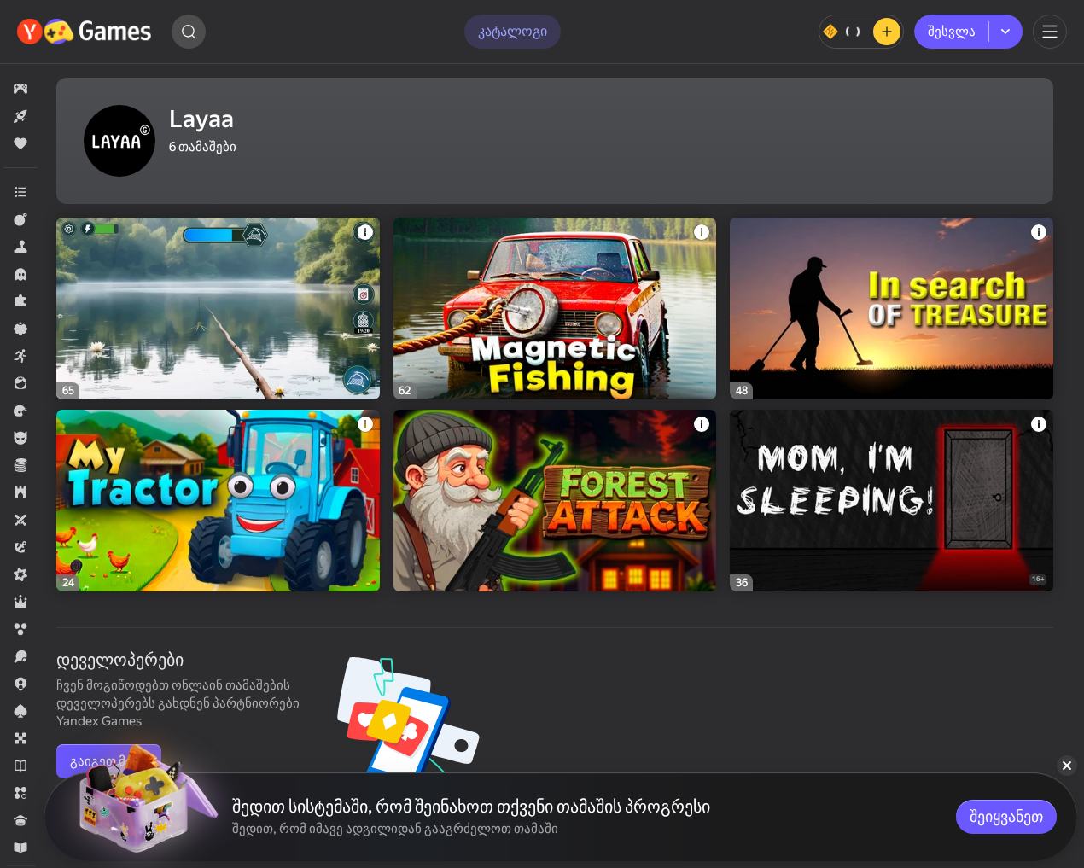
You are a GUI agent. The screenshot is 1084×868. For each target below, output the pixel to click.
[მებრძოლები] (20, 219)
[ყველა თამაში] (20, 88)
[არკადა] (20, 356)
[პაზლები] (20, 301)
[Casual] (20, 328)
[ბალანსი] (861, 32)
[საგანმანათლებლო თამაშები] (20, 847)
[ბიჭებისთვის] (20, 437)
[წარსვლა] (20, 410)
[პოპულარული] (20, 143)
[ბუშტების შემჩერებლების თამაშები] (20, 629)
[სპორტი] (20, 656)
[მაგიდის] (20, 738)
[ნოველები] (20, 765)
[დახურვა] (1067, 765)
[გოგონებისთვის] (20, 383)
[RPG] (20, 601)
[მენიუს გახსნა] (1050, 32)
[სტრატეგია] (20, 492)
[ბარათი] (20, 711)
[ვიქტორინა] (20, 820)
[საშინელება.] (20, 274)
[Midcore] (20, 574)
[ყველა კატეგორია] (20, 192)
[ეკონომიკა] (20, 465)
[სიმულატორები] (20, 246)
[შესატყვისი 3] (20, 793)
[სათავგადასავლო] (20, 547)
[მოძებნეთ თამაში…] (189, 32)
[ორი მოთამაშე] (20, 519)
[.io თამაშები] (20, 683)
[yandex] (86, 31)
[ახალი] (20, 116)
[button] (20, 88)
